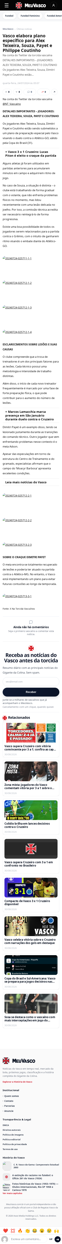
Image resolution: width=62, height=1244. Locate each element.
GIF (51, 1239)
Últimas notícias (24, 29)
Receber (31, 692)
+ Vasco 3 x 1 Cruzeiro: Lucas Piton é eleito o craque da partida (30, 153)
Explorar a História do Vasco (17, 1081)
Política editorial (12, 1139)
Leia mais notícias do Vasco (25, 482)
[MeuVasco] (31, 5)
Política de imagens (13, 1134)
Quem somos (11, 1096)
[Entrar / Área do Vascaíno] (53, 5)
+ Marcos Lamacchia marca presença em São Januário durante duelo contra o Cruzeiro (29, 415)
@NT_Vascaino (12, 104)
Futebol (9, 15)
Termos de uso (10, 1149)
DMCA (6, 1125)
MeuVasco (8, 29)
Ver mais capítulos (12, 1193)
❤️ (5, 1230)
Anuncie (8, 1110)
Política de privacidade (15, 1144)
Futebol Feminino (30, 15)
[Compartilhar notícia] (54, 92)
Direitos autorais (12, 1129)
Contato (8, 1100)
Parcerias (9, 1105)
